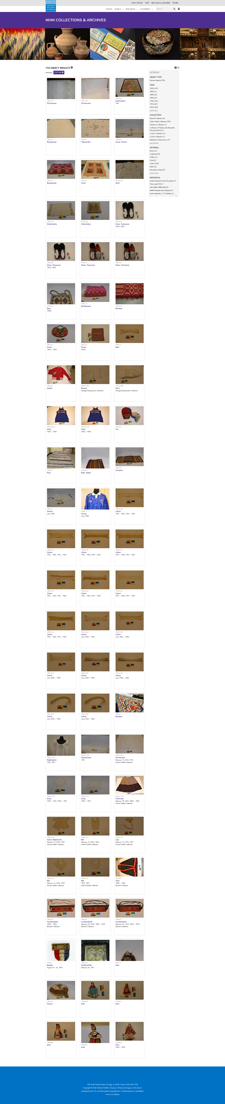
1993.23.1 (50, 181)
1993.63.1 (50, 345)
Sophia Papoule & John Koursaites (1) (163, 181)
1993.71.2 (84, 345)
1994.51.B (50, 919)
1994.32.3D (84, 673)
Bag (48, 308)
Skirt (118, 388)
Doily (49, 798)
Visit (147, 2)
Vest (118, 881)
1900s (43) (154, 101)
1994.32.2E (119, 550)
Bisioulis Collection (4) (157, 118)
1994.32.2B (119, 509)
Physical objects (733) (157, 80)
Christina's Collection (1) (158, 124)
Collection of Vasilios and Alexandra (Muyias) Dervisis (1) (162, 129)
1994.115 (118, 345)
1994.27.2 (119, 427)
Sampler (119, 470)
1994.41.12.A (119, 796)
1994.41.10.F (85, 796)
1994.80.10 (84, 1001)
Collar (118, 511)
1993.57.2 (119, 306)
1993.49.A (119, 222)
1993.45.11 (50, 222)
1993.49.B (50, 263)
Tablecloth (85, 142)
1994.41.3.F (84, 878)
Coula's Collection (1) (157, 136)
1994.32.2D (84, 550)
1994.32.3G (84, 714)
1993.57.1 (84, 304)
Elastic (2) (153, 166)
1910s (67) (154, 104)
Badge (50, 965)
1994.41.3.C (84, 837)
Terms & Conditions (113, 1094)
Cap (117, 840)
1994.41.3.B (50, 837)
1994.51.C (84, 919)
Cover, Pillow (121, 142)
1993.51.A (84, 263)
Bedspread (51, 142)
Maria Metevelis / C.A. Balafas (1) (162, 193)
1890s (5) (153, 98)
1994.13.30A (85, 386)
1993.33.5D (119, 181)
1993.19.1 (50, 140)
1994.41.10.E (51, 796)
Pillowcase (51, 103)
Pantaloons (86, 757)
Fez (117, 429)
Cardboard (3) (155, 154)
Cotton (58, 72)
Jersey (83, 514)
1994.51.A (119, 878)
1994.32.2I (50, 632)
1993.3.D (84, 181)
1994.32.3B (119, 632)
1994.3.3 (84, 511)
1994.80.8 (50, 1042)
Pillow (50, 1004)
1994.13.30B (119, 386)
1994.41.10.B (85, 755)
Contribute (145, 9)
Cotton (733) (154, 163)
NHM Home (137, 2)
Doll (117, 965)
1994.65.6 (84, 963)
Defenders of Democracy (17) (160, 140)
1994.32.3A (84, 632)
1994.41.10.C (120, 755)
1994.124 (49, 386)
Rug (48, 473)
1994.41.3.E (50, 878)
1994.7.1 (118, 963)
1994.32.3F (50, 714)
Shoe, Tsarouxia (122, 224)
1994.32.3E (119, 673)
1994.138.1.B (85, 427)
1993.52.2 (50, 306)
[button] (63, 72)
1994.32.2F (50, 591)
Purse (49, 347)
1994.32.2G (84, 591)
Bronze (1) (153, 151)
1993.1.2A (50, 101)
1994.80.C (84, 1045)
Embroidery (120, 101)
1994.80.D (119, 1042)
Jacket (49, 388)
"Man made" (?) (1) (156, 184)
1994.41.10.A (51, 758)
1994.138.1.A (51, 427)
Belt (117, 347)
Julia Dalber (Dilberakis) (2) (159, 187)
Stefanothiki (86, 965)
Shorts (50, 511)
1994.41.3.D (119, 837)
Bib (82, 840)
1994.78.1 (50, 1001)
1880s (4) (153, 94)
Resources (131, 9)
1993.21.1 (84, 140)
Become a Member (161, 2)
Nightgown (52, 760)
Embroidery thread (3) (157, 170)
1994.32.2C (50, 550)
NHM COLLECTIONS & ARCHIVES (76, 20)
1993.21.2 (119, 140)
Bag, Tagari (86, 473)
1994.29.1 (50, 470)
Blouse (84, 388)
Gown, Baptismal (54, 840)
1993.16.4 (119, 99)
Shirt (118, 183)
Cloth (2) (153, 160)
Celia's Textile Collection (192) (160, 121)
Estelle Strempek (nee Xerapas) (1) (161, 190)
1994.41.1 (119, 714)
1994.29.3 (119, 468)
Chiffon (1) (153, 157)
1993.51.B (119, 263)
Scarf (83, 183)
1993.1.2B (84, 101)
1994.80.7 (119, 1001)
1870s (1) (153, 91)
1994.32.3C (50, 673)
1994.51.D (119, 919)
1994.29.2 (84, 470)
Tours (175, 2)
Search (118, 9)
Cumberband (52, 922)
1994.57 (49, 963)
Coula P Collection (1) (157, 133)
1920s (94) (154, 107)
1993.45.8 (84, 222)
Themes (109, 9)
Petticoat (120, 798)
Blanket (119, 308)
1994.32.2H (119, 591)
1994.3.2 (49, 509)
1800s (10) (154, 88)
